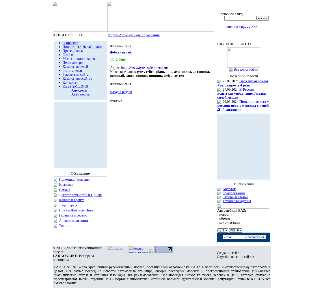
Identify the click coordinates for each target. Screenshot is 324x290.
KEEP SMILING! (75, 86)
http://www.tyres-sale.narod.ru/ (144, 68)
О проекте (70, 43)
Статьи (68, 55)
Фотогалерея (72, 70)
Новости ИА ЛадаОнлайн (82, 47)
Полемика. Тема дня (74, 179)
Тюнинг (65, 226)
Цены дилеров (73, 62)
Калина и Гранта (71, 200)
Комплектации (234, 193)
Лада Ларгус (68, 205)
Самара (64, 190)
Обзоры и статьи (235, 197)
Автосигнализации (73, 220)
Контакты (70, 82)
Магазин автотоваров (79, 59)
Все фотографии (246, 69)
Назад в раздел (121, 92)
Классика (66, 184)
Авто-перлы (80, 94)
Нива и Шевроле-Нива (76, 210)
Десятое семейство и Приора (80, 195)
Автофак (229, 189)
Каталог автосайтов (77, 78)
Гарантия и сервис (73, 215)
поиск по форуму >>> (240, 27)
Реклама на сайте (75, 74)
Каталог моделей (75, 66)
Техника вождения (237, 201)
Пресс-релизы (73, 51)
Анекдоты (79, 90)
